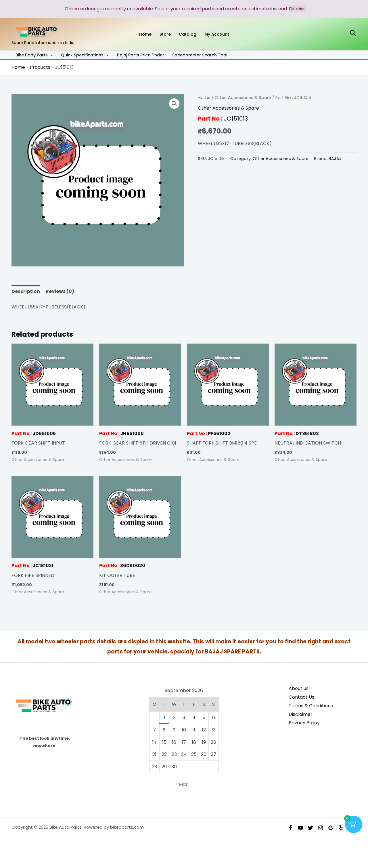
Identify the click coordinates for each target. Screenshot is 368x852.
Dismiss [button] (297, 8)
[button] (50, 55)
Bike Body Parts (32, 55)
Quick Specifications (82, 55)
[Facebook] (290, 827)
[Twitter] (310, 827)
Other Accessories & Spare (243, 97)
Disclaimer (301, 714)
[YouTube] (300, 827)
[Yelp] (340, 827)
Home (204, 97)
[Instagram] (320, 827)
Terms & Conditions (311, 705)
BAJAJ (335, 158)
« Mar (182, 784)
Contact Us (301, 697)
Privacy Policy (304, 722)
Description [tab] (26, 291)
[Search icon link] (353, 34)
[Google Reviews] (330, 827)
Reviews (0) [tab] (60, 291)
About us (298, 688)
